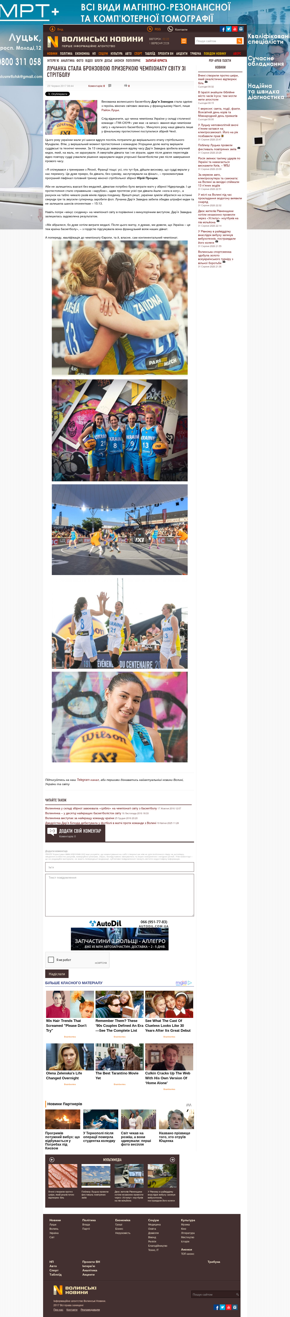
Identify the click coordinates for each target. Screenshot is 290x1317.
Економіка (82, 53)
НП (94, 53)
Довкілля (153, 1233)
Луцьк (52, 1224)
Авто (128, 53)
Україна (54, 1233)
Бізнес (119, 1228)
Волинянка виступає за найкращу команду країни (79, 818)
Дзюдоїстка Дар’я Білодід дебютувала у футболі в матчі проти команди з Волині (100, 823)
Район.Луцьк (110, 110)
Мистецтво (187, 1237)
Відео (89, 60)
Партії (86, 1228)
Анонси (119, 60)
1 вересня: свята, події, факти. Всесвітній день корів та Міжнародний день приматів (219, 112)
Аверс (237, 53)
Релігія (152, 1241)
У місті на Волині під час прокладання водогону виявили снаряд (220, 198)
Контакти (71, 1309)
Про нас (58, 1309)
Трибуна (195, 53)
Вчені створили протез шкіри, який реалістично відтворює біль (218, 79)
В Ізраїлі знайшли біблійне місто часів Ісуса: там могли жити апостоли (217, 95)
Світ (52, 1237)
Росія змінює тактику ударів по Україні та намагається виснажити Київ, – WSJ (219, 161)
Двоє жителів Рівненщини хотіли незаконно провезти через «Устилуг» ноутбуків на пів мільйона (218, 216)
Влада (86, 1224)
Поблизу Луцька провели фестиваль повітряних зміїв (217, 147)
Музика (185, 1224)
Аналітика (68, 60)
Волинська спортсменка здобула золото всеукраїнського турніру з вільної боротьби (215, 257)
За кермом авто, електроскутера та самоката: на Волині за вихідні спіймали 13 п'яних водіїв (218, 179)
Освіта (152, 1228)
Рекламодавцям (90, 1309)
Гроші (118, 1224)
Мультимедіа (112, 1159)
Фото (79, 60)
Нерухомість (122, 1233)
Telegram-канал (88, 779)
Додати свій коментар (80, 831)
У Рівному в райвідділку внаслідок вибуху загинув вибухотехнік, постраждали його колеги (217, 236)
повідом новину (215, 53)
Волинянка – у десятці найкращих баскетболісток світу (83, 813)
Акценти (181, 53)
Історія (185, 1241)
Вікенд (152, 1237)
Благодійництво (157, 1245)
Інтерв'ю (53, 60)
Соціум (153, 1220)
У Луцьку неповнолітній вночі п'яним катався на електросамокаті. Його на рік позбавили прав (218, 130)
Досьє (108, 60)
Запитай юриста (156, 60)
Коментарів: (96, 86)
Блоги (99, 60)
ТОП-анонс (187, 1253)
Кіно (183, 1228)
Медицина (154, 1224)
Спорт (54, 1270)
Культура (116, 53)
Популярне (133, 60)
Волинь (53, 1228)
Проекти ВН (165, 53)
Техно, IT (153, 1250)
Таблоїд (150, 53)
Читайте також (55, 800)
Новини (220, 67)
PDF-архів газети (220, 60)
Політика (66, 53)
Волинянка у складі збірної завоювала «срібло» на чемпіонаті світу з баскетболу (101, 808)
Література (188, 1233)
